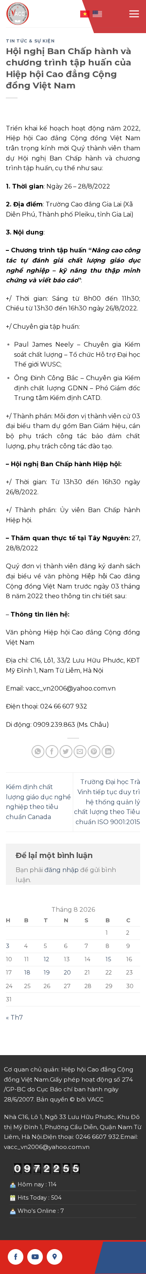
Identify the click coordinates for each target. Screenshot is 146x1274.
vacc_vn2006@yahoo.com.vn (71, 688)
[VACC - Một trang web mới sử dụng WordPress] (18, 13)
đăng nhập (61, 870)
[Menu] (134, 14)
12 (46, 959)
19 (47, 972)
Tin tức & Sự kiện (30, 41)
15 (108, 959)
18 (27, 972)
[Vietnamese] (85, 13)
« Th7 (14, 1017)
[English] (98, 13)
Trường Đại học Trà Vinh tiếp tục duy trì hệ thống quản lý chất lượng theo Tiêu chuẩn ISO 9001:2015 (107, 801)
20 (67, 972)
